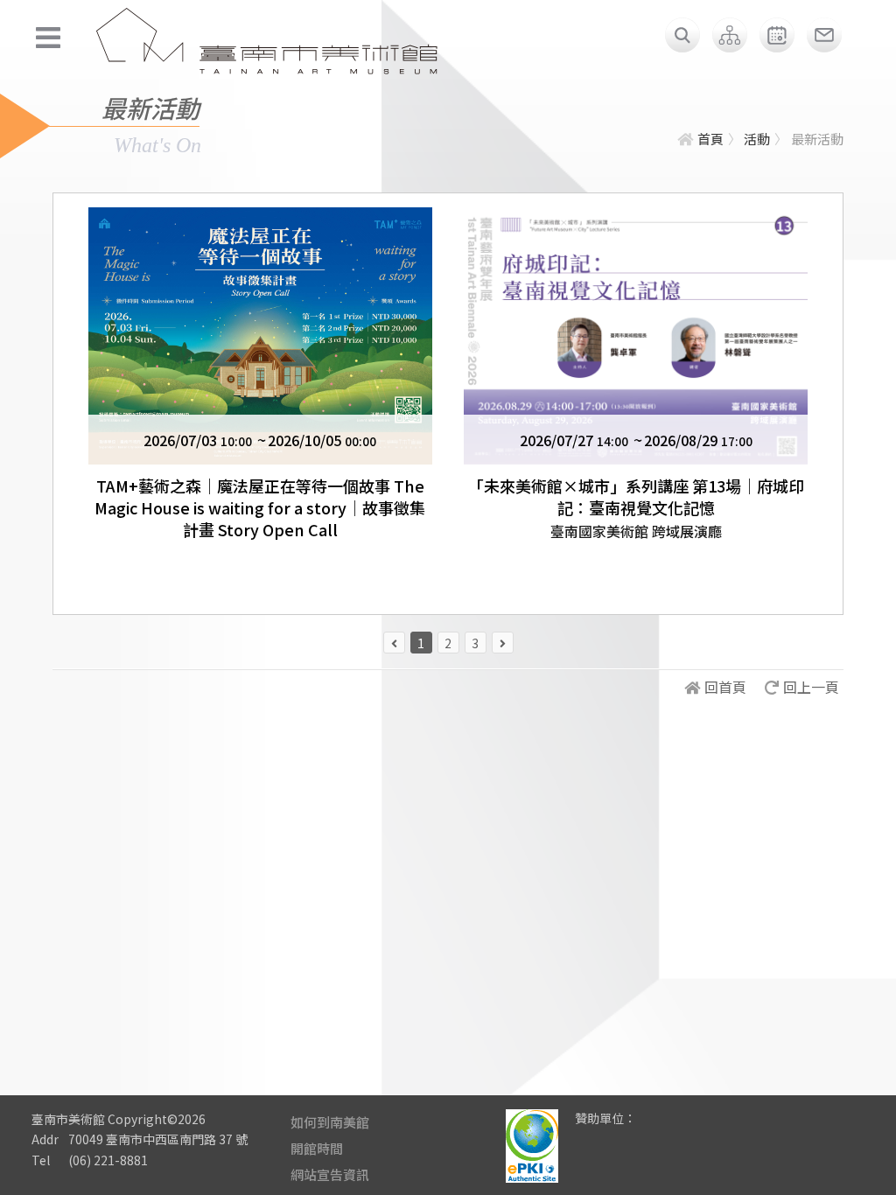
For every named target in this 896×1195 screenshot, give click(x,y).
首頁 (710, 138)
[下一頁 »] (503, 642)
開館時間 (316, 1148)
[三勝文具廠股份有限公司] (660, 1131)
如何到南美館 (329, 1122)
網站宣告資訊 (329, 1174)
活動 (757, 138)
